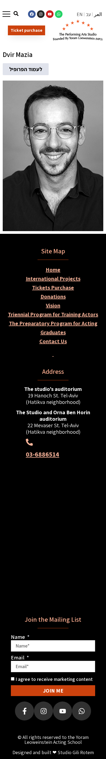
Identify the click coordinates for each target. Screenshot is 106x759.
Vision (53, 305)
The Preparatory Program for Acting (53, 323)
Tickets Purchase (53, 287)
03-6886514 (42, 454)
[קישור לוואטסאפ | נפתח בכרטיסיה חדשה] (59, 14)
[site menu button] (6, 14)
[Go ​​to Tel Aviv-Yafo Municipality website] (53, 568)
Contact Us (53, 341)
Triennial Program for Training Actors (53, 314)
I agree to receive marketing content (54, 679)
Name (18, 637)
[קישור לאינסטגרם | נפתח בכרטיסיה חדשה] (41, 14)
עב (88, 14)
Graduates (53, 332)
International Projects (53, 278)
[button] (16, 13)
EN (80, 14)
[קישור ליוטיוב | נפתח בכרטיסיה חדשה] (50, 14)
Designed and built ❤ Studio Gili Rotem (53, 752)
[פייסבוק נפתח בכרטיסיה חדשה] (24, 710)
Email (18, 657)
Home (53, 269)
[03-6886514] (29, 442)
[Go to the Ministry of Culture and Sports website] (53, 499)
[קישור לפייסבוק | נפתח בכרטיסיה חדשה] (32, 14)
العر (98, 14)
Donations (53, 296)
